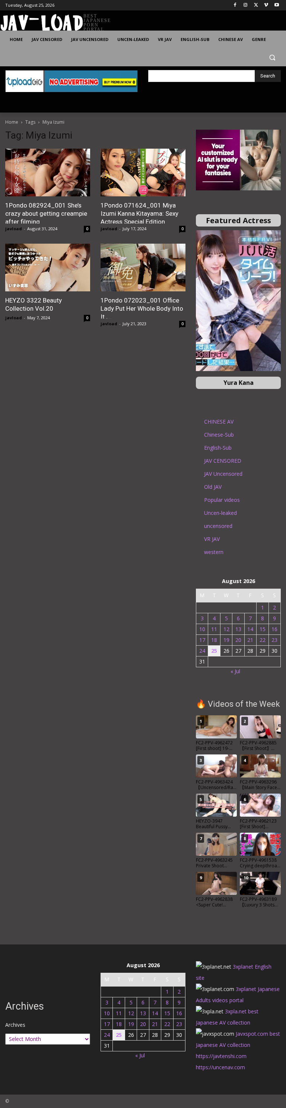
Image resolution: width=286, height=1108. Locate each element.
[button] (272, 57)
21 (250, 639)
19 (226, 639)
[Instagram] (245, 5)
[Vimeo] (266, 5)
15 (263, 629)
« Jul (235, 671)
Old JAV (213, 486)
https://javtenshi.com (221, 1056)
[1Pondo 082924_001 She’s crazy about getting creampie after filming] (47, 172)
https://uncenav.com (220, 1067)
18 (214, 639)
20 (238, 639)
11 (214, 629)
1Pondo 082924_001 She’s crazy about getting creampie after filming (46, 213)
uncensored (218, 525)
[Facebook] (235, 5)
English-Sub (218, 447)
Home (11, 122)
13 (238, 629)
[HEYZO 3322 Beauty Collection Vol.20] (47, 267)
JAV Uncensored (223, 473)
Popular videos (222, 499)
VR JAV (212, 538)
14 (250, 629)
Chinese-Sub (219, 434)
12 (226, 629)
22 (263, 639)
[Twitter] (256, 5)
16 (274, 629)
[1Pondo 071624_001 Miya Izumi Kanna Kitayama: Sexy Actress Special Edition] (143, 172)
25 (214, 650)
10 (202, 629)
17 (202, 639)
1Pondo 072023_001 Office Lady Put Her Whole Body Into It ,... (142, 308)
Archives (15, 1024)
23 (274, 639)
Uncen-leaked (220, 512)
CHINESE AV (218, 421)
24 (202, 650)
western (213, 551)
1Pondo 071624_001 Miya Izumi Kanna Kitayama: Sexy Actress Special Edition (139, 213)
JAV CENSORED (222, 460)
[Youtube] (276, 5)
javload (13, 228)
